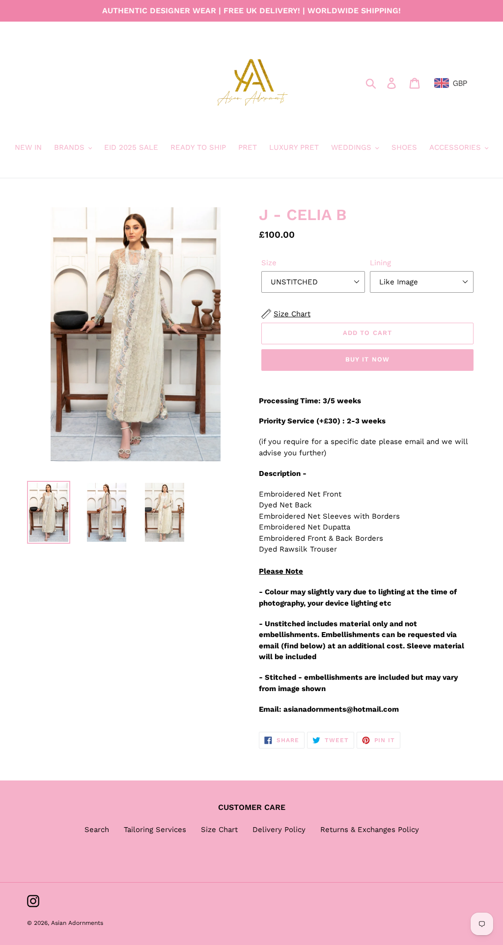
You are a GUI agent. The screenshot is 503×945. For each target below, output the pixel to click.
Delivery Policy (279, 829)
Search (96, 829)
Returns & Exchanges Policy (369, 829)
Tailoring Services (155, 829)
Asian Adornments (77, 922)
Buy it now (367, 359)
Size (269, 262)
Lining (380, 262)
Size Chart (219, 829)
